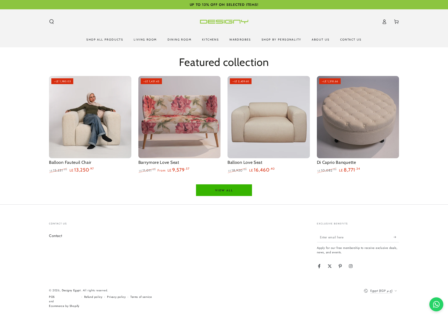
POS (52, 297)
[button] (52, 22)
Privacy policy (116, 297)
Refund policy (93, 297)
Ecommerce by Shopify (64, 306)
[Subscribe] (396, 237)
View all (224, 190)
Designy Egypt (71, 290)
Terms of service (141, 297)
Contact (55, 235)
